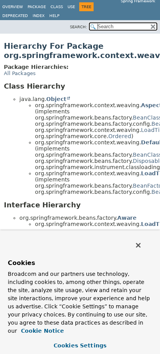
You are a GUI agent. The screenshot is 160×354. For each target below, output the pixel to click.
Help (54, 16)
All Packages (20, 73)
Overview (12, 7)
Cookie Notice (41, 331)
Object (56, 99)
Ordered (119, 136)
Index (39, 16)
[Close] (138, 245)
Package (37, 7)
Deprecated (15, 16)
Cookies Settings (80, 345)
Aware (127, 218)
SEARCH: (78, 27)
